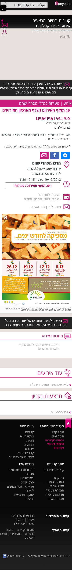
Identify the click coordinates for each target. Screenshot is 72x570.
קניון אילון (19, 523)
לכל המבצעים (59, 412)
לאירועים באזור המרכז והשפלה (49, 384)
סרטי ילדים (27, 482)
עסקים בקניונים (25, 530)
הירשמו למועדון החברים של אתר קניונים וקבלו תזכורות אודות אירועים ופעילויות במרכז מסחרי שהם (36, 322)
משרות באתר (56, 499)
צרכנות (29, 449)
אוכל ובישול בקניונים (21, 457)
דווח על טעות (55, 482)
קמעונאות (15, 534)
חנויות (52, 20)
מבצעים (39, 20)
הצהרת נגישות (55, 490)
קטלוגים (42, 25)
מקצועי (64, 36)
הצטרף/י (4, 28)
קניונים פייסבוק (15, 556)
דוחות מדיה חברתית (21, 470)
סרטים (30, 474)
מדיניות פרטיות (55, 494)
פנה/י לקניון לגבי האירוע (45, 207)
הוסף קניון (58, 432)
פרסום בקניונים (54, 440)
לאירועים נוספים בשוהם (46, 173)
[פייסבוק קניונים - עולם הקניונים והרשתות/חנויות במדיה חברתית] (1, 21)
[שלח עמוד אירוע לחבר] (44, 155)
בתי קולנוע (27, 478)
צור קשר (58, 478)
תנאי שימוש (56, 486)
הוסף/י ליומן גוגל (48, 194)
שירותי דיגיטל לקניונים (55, 446)
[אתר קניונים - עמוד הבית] (68, 428)
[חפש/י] (5, 4)
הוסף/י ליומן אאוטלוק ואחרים (41, 199)
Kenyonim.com (37, 555)
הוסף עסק (57, 436)
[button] (3, 8)
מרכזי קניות (27, 436)
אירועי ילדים (60, 25)
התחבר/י (4, 35)
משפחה (38, 31)
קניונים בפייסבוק (54, 470)
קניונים (64, 20)
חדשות (64, 31)
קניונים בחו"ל (25, 453)
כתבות (52, 31)
